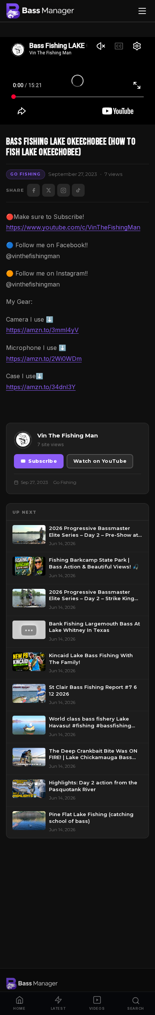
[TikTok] (78, 190)
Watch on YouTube (99, 461)
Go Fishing (25, 174)
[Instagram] (63, 190)
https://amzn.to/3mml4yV (42, 330)
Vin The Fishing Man (67, 435)
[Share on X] (48, 190)
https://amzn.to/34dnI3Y (41, 387)
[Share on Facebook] (33, 190)
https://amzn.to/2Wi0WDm (44, 358)
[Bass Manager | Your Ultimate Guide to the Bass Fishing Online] (40, 11)
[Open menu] (142, 11)
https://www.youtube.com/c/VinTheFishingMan (73, 227)
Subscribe (42, 461)
